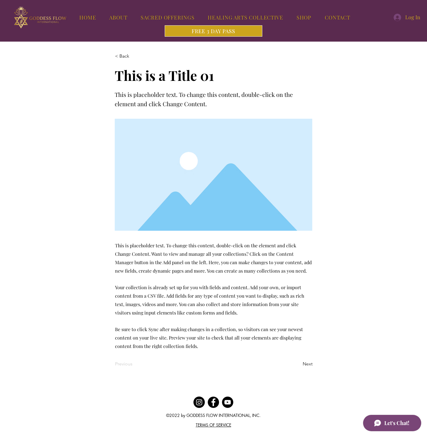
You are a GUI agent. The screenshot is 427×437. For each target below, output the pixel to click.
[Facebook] (213, 402)
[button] (134, 56)
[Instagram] (199, 402)
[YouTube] (227, 402)
